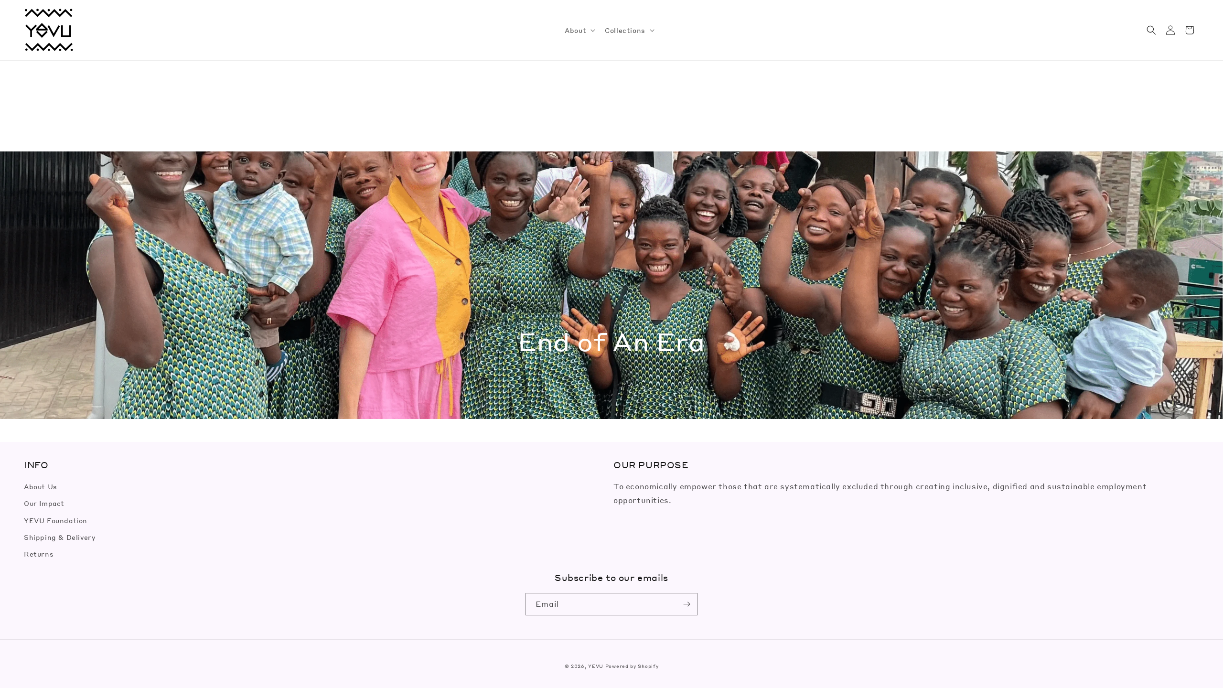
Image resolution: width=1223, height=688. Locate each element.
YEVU (595, 666)
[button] (579, 30)
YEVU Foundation (55, 520)
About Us (40, 486)
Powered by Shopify (632, 666)
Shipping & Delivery (59, 537)
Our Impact (44, 503)
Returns (39, 553)
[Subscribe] (686, 604)
